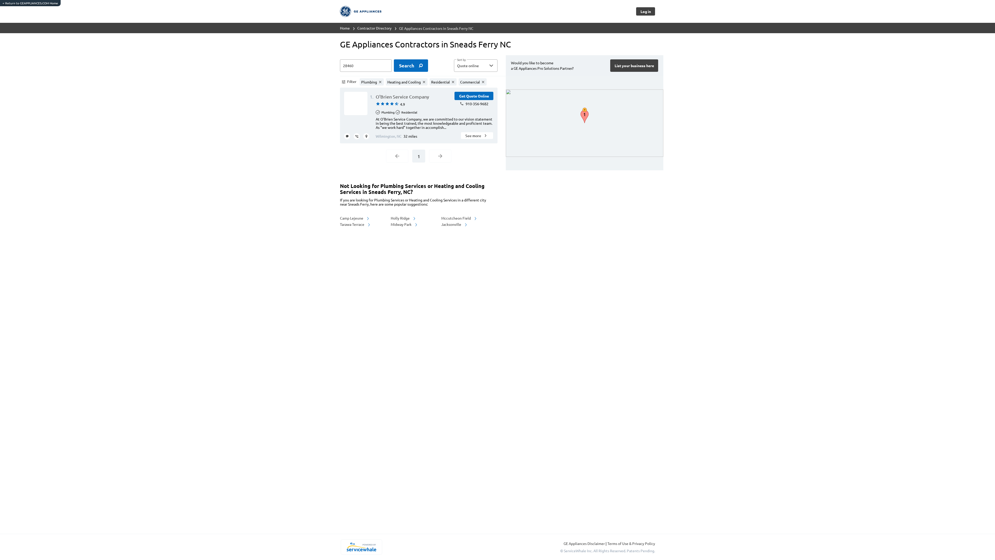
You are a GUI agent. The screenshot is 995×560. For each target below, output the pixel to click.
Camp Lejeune (352, 218)
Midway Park (401, 224)
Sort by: (461, 60)
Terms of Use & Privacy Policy (631, 543)
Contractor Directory (374, 28)
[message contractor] (347, 136)
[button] (475, 65)
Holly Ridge (400, 218)
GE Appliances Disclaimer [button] (585, 543)
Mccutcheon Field (456, 218)
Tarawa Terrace (352, 224)
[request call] (357, 136)
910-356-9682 (476, 103)
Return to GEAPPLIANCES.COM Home (30, 3)
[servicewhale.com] (361, 547)
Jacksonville (451, 224)
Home (345, 28)
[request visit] (366, 136)
